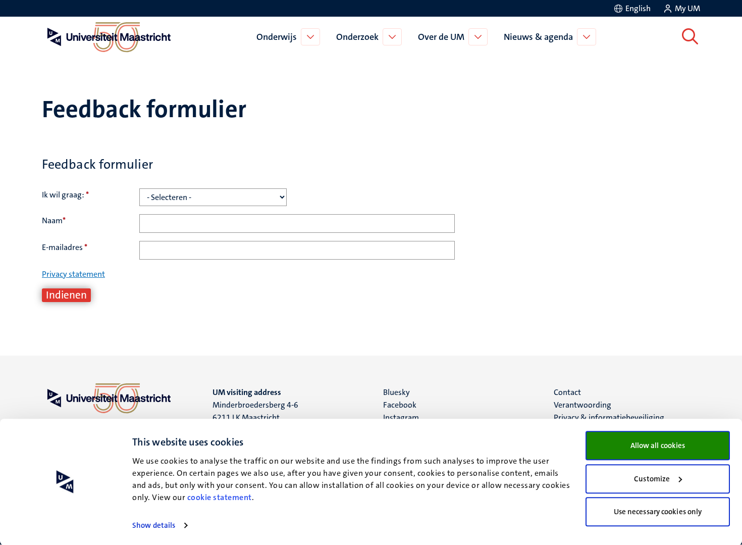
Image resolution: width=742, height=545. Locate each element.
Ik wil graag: (65, 194)
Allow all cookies (657, 445)
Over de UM (441, 37)
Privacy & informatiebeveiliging (609, 417)
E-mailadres (64, 247)
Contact (567, 392)
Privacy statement (73, 274)
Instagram (401, 417)
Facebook (399, 405)
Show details (153, 525)
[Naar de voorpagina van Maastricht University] (107, 37)
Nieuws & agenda (538, 37)
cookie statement (219, 497)
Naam (54, 220)
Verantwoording (582, 405)
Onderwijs (276, 37)
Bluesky (396, 392)
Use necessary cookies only (658, 512)
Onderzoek (357, 37)
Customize (652, 479)
